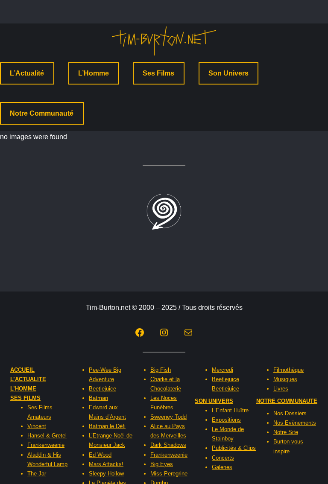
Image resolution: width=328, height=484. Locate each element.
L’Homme (93, 73)
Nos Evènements (294, 423)
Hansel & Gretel (47, 435)
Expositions (226, 420)
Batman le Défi (107, 426)
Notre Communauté (41, 113)
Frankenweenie (45, 445)
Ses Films (158, 73)
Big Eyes (161, 464)
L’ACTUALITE (28, 379)
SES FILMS (25, 398)
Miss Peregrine (168, 473)
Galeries (222, 467)
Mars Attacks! (106, 464)
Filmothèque (288, 370)
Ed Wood (100, 455)
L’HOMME (23, 388)
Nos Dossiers (290, 413)
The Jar (36, 473)
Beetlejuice (102, 388)
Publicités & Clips (234, 448)
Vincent (36, 426)
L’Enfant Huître (230, 410)
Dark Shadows (168, 445)
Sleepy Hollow (106, 473)
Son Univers (228, 73)
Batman (98, 398)
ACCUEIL (22, 370)
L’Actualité (27, 73)
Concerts (223, 458)
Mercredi (222, 370)
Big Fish (160, 370)
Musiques (285, 379)
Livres (280, 388)
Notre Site (285, 432)
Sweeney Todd (168, 417)
